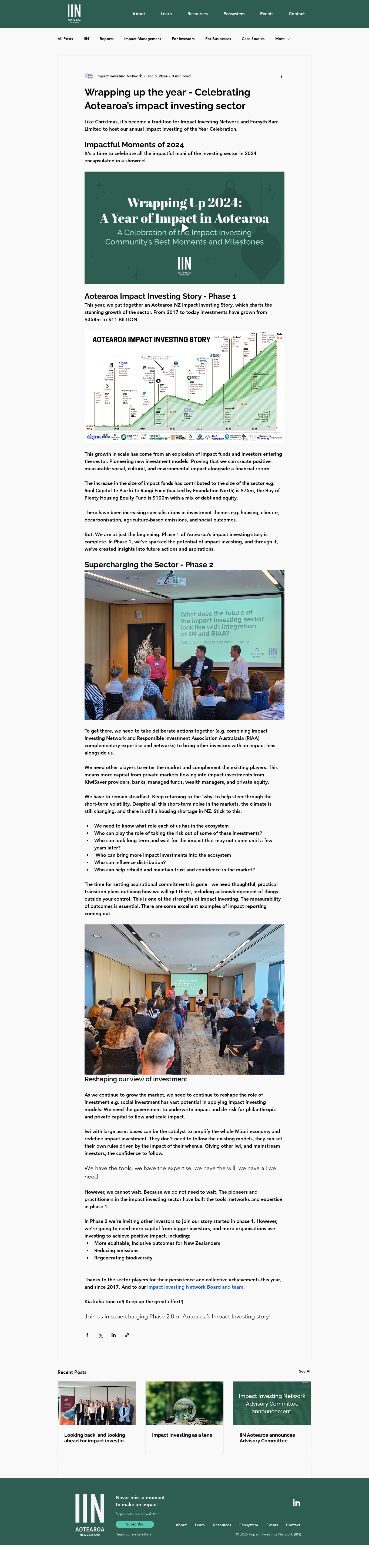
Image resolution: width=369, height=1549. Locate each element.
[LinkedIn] (296, 1502)
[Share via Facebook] (87, 1335)
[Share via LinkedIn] (113, 1335)
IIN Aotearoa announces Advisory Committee (267, 1437)
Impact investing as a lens (182, 1435)
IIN (86, 38)
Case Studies (253, 38)
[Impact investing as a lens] (185, 1403)
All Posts (65, 38)
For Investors (183, 38)
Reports (106, 38)
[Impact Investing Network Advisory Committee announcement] (272, 1403)
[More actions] (281, 76)
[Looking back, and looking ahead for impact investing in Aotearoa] (97, 1403)
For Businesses (218, 38)
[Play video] (184, 228)
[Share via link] (126, 1335)
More (280, 38)
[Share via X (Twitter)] (100, 1335)
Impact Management (142, 38)
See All (305, 1371)
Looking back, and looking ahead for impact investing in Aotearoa (95, 1437)
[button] (142, 14)
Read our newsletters (134, 1534)
